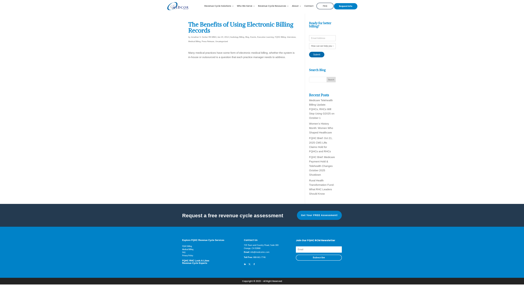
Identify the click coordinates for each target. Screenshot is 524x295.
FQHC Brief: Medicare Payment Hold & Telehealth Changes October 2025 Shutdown (322, 166)
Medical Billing (194, 41)
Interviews (291, 37)
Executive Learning (265, 37)
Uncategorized (221, 41)
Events (253, 37)
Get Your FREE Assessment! (319, 215)
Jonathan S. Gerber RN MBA (203, 37)
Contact (308, 6)
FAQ (325, 6)
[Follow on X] (249, 264)
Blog (247, 37)
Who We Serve (244, 6)
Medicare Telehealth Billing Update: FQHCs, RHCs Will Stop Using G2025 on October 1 (321, 109)
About (295, 6)
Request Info (345, 6)
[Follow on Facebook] (254, 264)
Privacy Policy (187, 255)
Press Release (208, 41)
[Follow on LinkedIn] (245, 264)
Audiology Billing (237, 37)
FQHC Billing (280, 37)
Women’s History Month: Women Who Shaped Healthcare (321, 128)
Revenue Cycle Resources (272, 6)
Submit (316, 54)
